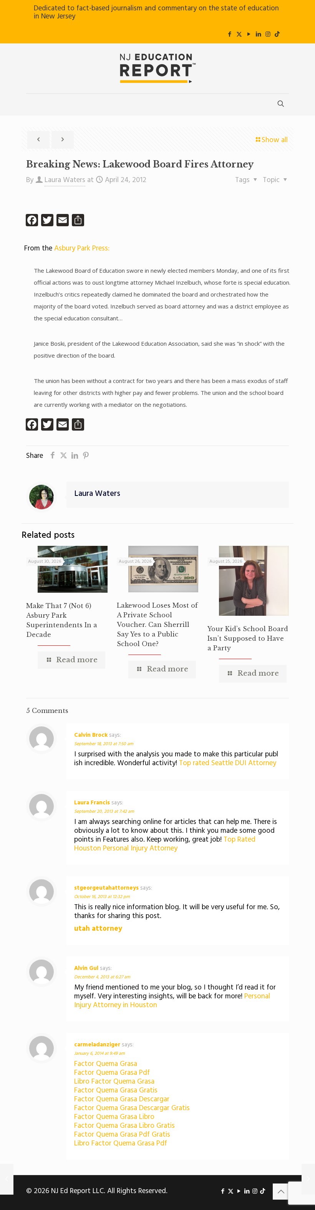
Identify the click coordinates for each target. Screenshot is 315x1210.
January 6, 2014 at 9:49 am (99, 1054)
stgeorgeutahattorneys (106, 888)
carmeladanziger (97, 1044)
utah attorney (98, 929)
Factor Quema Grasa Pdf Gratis (122, 1134)
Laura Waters (65, 180)
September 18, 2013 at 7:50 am (103, 744)
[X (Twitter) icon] (239, 34)
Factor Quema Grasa (105, 1064)
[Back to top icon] (281, 1191)
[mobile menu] (32, 104)
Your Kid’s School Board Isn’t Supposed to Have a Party (247, 638)
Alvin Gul (86, 968)
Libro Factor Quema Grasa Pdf (120, 1143)
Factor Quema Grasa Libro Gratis (124, 1126)
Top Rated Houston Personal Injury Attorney (164, 844)
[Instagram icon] (268, 34)
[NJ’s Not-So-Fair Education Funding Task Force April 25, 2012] (308, 1179)
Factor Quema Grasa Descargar (121, 1099)
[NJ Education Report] (157, 68)
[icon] (277, 34)
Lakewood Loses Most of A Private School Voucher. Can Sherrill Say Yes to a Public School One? (157, 625)
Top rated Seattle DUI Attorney (227, 763)
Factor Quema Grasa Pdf (112, 1073)
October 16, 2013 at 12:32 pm (102, 897)
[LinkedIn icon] (258, 34)
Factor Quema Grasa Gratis (116, 1090)
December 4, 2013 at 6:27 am (102, 977)
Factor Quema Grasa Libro (114, 1117)
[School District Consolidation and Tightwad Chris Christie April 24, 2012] (6, 1179)
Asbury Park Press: (81, 248)
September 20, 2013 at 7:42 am (104, 812)
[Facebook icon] (229, 34)
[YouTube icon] (249, 34)
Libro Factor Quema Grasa (114, 1081)
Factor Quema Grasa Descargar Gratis (132, 1108)
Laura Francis (92, 802)
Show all (275, 140)
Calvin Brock (91, 735)
